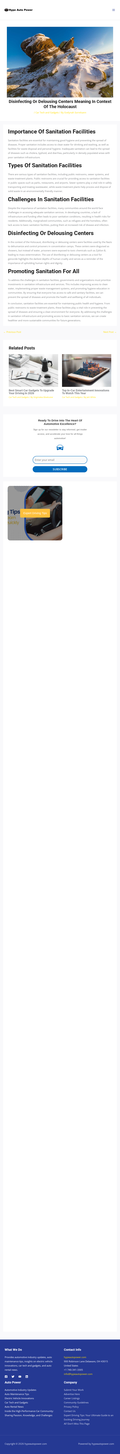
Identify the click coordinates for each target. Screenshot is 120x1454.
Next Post (110, 331)
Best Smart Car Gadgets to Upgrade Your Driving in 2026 (31, 392)
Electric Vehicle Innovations (19, 1398)
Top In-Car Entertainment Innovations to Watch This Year (85, 392)
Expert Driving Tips (35, 513)
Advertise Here (72, 1394)
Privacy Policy (71, 1406)
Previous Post (12, 331)
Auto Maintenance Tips (17, 1394)
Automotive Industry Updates (20, 1389)
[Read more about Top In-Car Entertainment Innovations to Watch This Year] (86, 370)
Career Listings (72, 1398)
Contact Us (69, 1411)
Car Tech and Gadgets (47, 112)
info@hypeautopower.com (78, 1374)
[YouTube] (19, 1376)
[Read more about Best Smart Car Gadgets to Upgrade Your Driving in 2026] (33, 370)
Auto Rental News (14, 1406)
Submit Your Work (74, 1389)
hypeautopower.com (75, 1357)
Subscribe (60, 469)
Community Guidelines (76, 1402)
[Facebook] (6, 1376)
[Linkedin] (26, 1376)
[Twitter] (13, 1376)
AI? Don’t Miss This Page (77, 1423)
